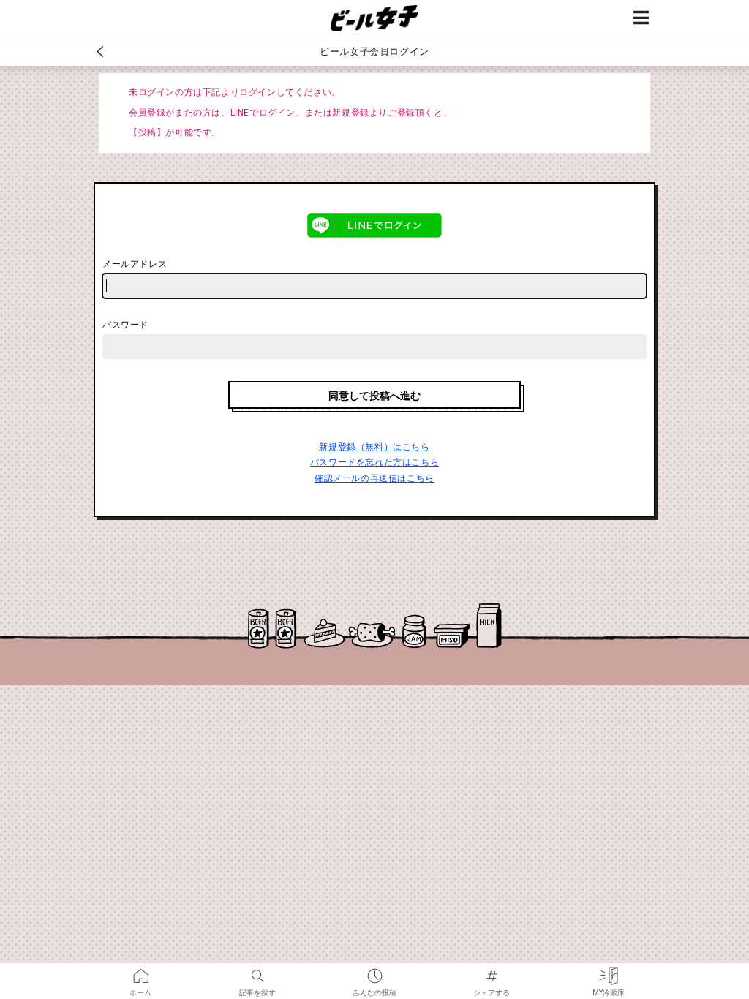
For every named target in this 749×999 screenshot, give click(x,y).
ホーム (140, 971)
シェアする (491, 971)
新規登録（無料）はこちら (374, 447)
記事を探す (257, 971)
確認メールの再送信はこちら (374, 478)
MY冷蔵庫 (608, 971)
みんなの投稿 (374, 971)
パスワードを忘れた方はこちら (374, 462)
